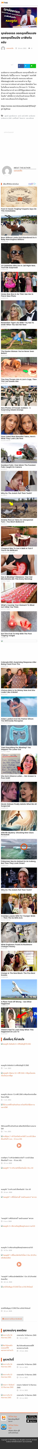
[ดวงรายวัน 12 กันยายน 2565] (8, 1399)
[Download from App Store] (31, 1421)
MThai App (12, 1416)
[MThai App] (3, 1418)
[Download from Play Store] (31, 1417)
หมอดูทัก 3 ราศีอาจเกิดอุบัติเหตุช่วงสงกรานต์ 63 (17, 1247)
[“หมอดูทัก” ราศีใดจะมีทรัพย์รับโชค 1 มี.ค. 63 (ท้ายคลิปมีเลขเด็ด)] (19, 1264)
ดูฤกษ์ (6, 116)
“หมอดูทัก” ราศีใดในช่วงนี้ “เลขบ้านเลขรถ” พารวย (17, 1218)
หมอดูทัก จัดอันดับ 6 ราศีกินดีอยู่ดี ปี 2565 (15, 1065)
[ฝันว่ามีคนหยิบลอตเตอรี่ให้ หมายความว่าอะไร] (8, 1348)
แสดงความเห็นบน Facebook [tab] (13, 1319)
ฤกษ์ (19, 116)
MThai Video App (13, 1426)
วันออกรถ (22, 118)
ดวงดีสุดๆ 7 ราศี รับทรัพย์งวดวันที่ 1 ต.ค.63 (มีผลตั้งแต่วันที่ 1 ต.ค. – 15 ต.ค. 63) (17, 1159)
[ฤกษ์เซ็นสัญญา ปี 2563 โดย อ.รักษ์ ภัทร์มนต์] (19, 1296)
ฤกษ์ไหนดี (15, 118)
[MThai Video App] (3, 1427)
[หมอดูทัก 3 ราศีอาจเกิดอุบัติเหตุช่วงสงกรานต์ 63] (19, 1235)
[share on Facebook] (21, 66)
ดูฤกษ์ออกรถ (13, 116)
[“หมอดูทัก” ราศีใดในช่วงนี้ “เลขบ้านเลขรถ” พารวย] (19, 1206)
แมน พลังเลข (30, 118)
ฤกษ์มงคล (32, 116)
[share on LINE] (33, 66)
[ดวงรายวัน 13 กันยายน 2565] (8, 1378)
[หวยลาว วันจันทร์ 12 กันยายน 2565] (8, 1388)
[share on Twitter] (27, 66)
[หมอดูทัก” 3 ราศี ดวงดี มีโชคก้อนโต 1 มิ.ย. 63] (19, 1177)
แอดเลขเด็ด (9, 48)
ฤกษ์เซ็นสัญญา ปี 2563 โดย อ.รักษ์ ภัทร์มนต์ (15, 1308)
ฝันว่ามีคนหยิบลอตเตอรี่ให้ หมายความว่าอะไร (25, 1346)
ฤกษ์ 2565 (25, 116)
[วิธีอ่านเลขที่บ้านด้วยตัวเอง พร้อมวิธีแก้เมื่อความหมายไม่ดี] (19, 1114)
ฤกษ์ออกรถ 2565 (6, 118)
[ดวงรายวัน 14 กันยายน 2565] (8, 1339)
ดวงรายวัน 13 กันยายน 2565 (26, 1375)
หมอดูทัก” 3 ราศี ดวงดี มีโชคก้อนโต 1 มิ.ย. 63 (16, 1189)
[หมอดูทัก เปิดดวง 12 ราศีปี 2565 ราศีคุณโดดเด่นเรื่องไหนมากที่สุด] (19, 1082)
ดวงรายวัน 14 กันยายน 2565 (26, 1335)
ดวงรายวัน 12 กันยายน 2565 (26, 1395)
